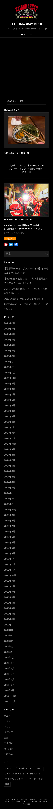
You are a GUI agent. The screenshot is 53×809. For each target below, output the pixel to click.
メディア (8, 732)
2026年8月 (9, 323)
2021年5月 (9, 669)
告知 (6, 738)
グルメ (7, 716)
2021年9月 (9, 647)
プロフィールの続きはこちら (15, 233)
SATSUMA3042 (22, 769)
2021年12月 (9, 630)
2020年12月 (10, 696)
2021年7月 (9, 658)
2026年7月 (9, 329)
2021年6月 (9, 663)
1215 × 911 (25, 153)
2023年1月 (9, 559)
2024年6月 (9, 466)
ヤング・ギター (37, 779)
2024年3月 (9, 482)
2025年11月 (9, 373)
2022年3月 (9, 614)
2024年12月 (10, 433)
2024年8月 (9, 455)
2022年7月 (9, 592)
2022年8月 (9, 586)
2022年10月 (10, 575)
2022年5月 (9, 603)
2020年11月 (10, 702)
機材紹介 (8, 749)
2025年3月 (9, 417)
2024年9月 (9, 449)
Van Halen (18, 774)
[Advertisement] (26, 65)
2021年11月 (9, 636)
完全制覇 (8, 743)
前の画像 (10, 101)
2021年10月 (10, 641)
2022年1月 (9, 625)
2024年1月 (9, 493)
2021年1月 (9, 691)
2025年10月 (10, 378)
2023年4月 (9, 543)
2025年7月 (9, 395)
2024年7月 (9, 460)
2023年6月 (9, 532)
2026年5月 (9, 340)
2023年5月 (9, 537)
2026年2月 (9, 356)
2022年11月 (9, 570)
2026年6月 (9, 334)
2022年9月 (9, 581)
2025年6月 (9, 400)
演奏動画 (8, 754)
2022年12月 (10, 565)
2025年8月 (9, 389)
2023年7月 (9, 526)
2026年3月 (9, 351)
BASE (8, 769)
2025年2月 (9, 422)
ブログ (7, 727)
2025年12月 (10, 367)
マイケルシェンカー (15, 779)
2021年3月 (9, 680)
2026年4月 (9, 345)
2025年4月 (9, 411)
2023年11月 (9, 504)
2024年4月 (9, 477)
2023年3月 (9, 548)
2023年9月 (9, 515)
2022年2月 (9, 619)
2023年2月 (9, 554)
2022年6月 (9, 597)
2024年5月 (9, 471)
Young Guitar (33, 774)
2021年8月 (9, 652)
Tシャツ (38, 769)
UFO (7, 774)
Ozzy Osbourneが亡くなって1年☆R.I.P (23, 299)
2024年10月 (10, 444)
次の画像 (20, 101)
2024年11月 (9, 438)
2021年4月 (9, 674)
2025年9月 (9, 384)
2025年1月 (9, 427)
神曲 (7, 784)
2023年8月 (9, 521)
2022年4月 (9, 608)
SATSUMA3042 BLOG (26, 24)
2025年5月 (9, 406)
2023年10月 (10, 510)
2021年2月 (9, 685)
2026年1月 (9, 362)
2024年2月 (9, 488)
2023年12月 (10, 499)
